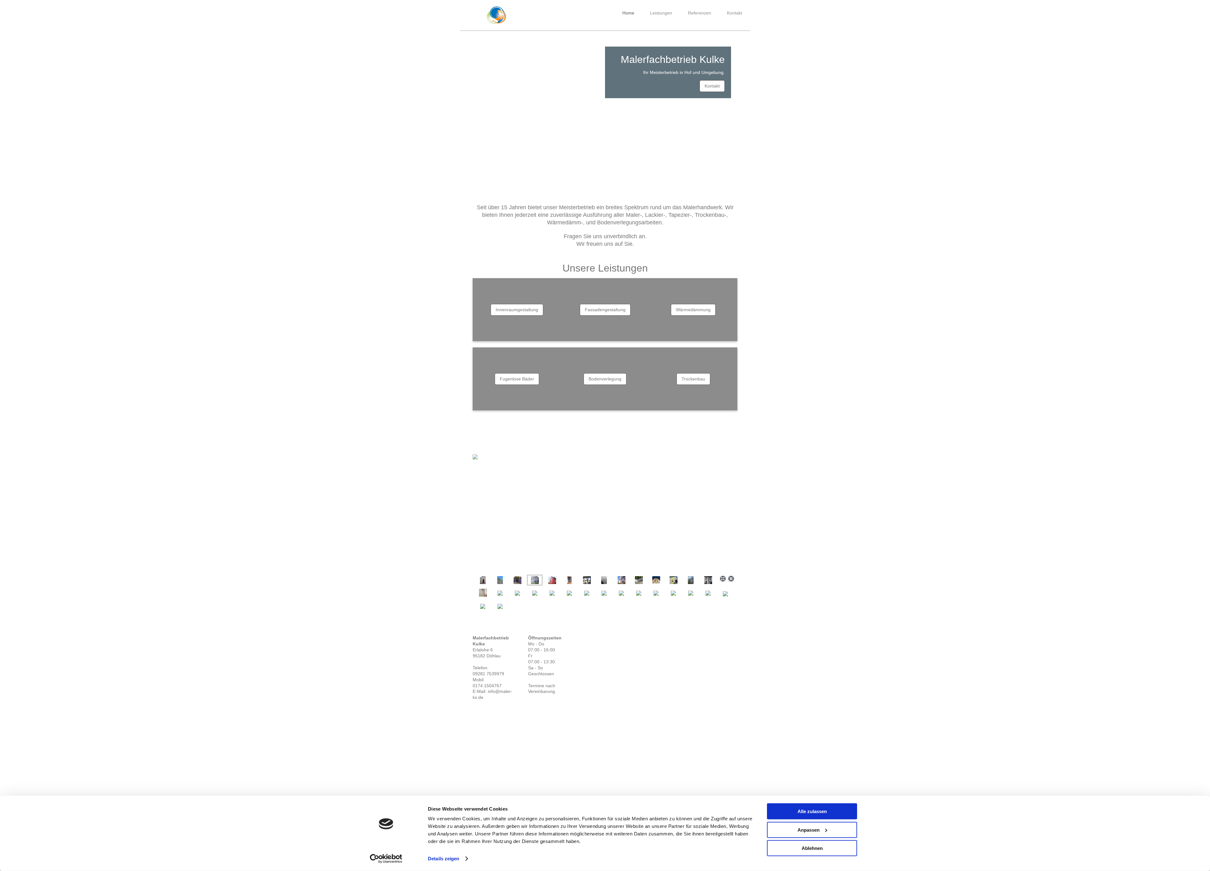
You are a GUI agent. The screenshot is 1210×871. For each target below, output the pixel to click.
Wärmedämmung (693, 309)
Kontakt (712, 85)
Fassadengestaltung (605, 309)
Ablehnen (812, 848)
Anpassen (809, 829)
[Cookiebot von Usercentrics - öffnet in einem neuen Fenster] (386, 858)
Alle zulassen (812, 811)
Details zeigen (443, 858)
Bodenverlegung (605, 378)
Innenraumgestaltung (517, 309)
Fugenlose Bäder (517, 378)
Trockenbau (693, 378)
